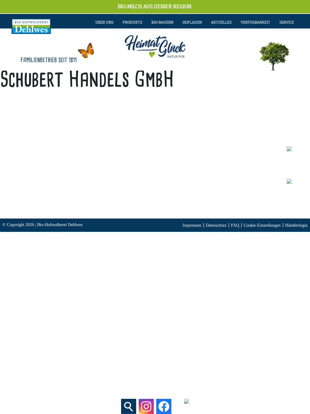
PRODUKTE (132, 22)
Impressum (192, 225)
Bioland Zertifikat (226, 172)
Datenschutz (216, 225)
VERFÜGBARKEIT (255, 22)
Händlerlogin (296, 225)
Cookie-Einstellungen (262, 225)
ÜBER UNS (104, 22)
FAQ (235, 225)
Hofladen (192, 22)
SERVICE (286, 22)
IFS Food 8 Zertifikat (229, 198)
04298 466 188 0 (122, 172)
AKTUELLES (221, 22)
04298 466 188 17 (117, 181)
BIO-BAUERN (162, 22)
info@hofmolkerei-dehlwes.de (109, 189)
